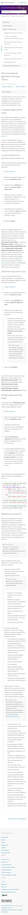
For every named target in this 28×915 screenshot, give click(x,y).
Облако (3, 847)
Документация (5, 853)
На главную (4, 837)
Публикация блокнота (10, 62)
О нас (3, 881)
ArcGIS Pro (4, 862)
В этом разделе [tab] (6, 92)
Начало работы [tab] (8, 26)
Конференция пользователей (10, 889)
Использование (5, 16)
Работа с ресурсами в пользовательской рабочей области (13, 37)
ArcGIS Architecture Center (9, 875)
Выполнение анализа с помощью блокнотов (13, 43)
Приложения (5, 850)
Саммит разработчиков (8, 892)
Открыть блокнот (9, 171)
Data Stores (4, 845)
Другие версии (7, 86)
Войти (25, 2)
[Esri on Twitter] (2, 901)
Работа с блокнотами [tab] (10, 29)
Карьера (4, 884)
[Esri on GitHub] (8, 901)
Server (3, 842)
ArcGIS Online (5, 859)
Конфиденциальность (7, 907)
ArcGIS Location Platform (8, 867)
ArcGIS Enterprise (9, 2)
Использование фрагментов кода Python (13, 48)
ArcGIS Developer (6, 870)
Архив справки (21, 86)
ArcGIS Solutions (6, 872)
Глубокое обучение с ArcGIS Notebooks (12, 54)
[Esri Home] (4, 895)
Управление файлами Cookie (9, 909)
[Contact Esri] (10, 901)
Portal (3, 840)
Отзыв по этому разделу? (19, 818)
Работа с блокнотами (17, 16)
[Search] (19, 2)
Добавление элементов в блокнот (13, 33)
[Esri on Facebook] (5, 901)
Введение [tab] (6, 22)
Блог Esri (4, 887)
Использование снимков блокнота (13, 58)
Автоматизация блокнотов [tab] (11, 65)
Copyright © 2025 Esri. (7, 905)
